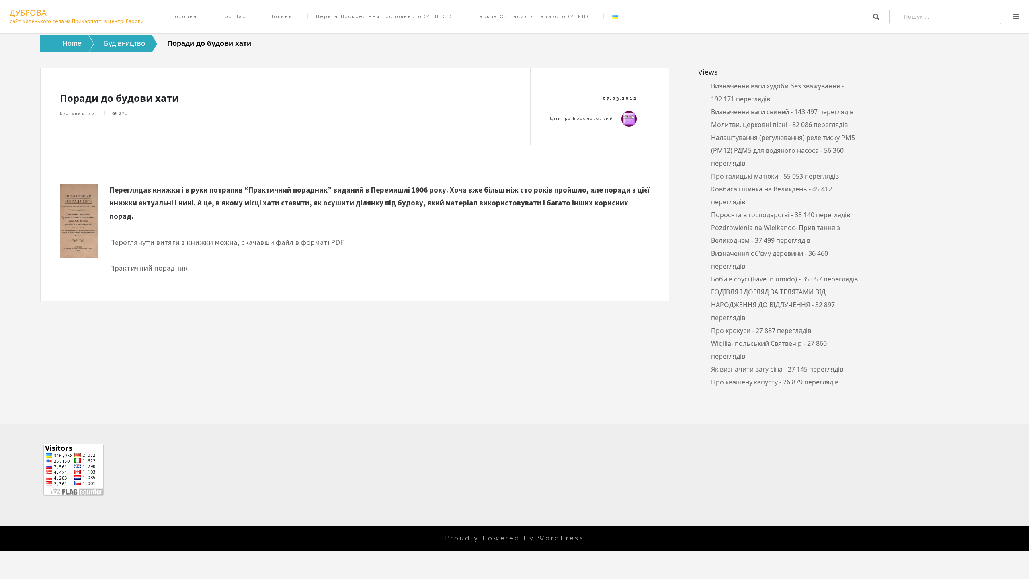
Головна (184, 16)
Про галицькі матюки (744, 176)
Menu (1016, 17)
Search (876, 17)
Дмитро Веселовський (581, 118)
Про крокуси (730, 330)
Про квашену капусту (744, 382)
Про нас (233, 16)
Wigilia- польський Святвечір (756, 343)
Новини (281, 16)
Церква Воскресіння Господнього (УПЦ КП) (384, 16)
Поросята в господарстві (750, 214)
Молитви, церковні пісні (749, 124)
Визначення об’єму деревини (757, 253)
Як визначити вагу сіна (747, 369)
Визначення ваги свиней (750, 111)
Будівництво (77, 113)
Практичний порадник (149, 268)
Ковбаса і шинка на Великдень (759, 189)
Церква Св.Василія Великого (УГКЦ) (531, 16)
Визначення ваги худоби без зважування (775, 86)
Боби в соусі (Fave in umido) (754, 279)
